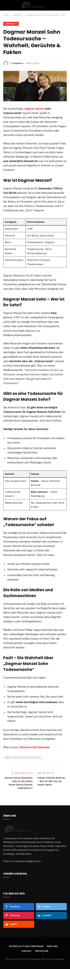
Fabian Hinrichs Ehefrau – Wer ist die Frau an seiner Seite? (51, 781)
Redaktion (18, 63)
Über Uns (52, 946)
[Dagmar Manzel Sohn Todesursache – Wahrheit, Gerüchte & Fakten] (35, 86)
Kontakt (27, 951)
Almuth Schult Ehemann (34, 747)
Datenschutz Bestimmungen (26, 946)
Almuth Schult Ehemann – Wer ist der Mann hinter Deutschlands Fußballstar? (19, 783)
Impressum (42, 951)
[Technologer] (35, 5)
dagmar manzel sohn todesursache (23, 757)
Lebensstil (11, 23)
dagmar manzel (34, 108)
